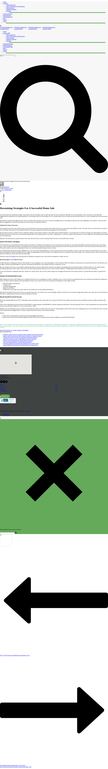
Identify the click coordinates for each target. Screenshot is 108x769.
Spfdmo (19, 330)
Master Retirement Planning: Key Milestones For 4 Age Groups (20, 345)
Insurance (5, 3)
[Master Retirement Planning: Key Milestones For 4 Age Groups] (21, 343)
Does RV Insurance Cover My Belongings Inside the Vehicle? (19, 339)
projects (13, 256)
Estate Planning (7, 45)
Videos (5, 20)
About (4, 2)
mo (11, 330)
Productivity (8, 190)
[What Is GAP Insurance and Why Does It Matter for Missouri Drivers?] (23, 334)
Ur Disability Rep (3, 390)
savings (15, 330)
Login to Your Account (15, 12)
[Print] (0, 204)
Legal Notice (6, 413)
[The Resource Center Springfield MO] (28, 29)
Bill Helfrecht (5, 187)
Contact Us (5, 396)
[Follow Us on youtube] (6, 382)
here (95, 268)
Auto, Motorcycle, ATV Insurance (15, 6)
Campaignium (27, 411)
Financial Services (3, 386)
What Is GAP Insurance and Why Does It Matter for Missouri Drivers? (22, 336)
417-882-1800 (2, 379)
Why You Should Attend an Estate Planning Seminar (17, 342)
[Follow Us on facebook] (1, 382)
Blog (4, 18)
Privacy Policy (6, 415)
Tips (3, 190)
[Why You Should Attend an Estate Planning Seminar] (18, 340)
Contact (5, 23)
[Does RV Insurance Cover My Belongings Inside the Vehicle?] (20, 337)
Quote (4, 21)
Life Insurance (10, 8)
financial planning (5, 330)
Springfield (25, 330)
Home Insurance (10, 5)
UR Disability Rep (7, 17)
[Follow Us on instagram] (4, 382)
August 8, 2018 (8, 188)
